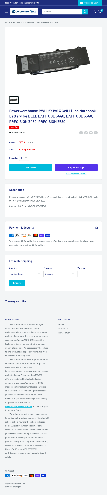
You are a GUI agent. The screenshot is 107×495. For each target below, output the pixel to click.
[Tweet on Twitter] (91, 132)
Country (13, 268)
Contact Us (63, 328)
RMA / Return (64, 332)
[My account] (94, 11)
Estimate (17, 282)
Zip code (81, 268)
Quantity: (13, 158)
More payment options (76, 173)
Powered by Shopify (13, 487)
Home (7, 22)
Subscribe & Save (91, 3)
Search (61, 324)
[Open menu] (6, 12)
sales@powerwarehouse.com (18, 406)
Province (47, 268)
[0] (99, 11)
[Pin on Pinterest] (86, 132)
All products (17, 22)
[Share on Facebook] (81, 132)
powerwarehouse (17, 133)
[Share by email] (96, 132)
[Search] (85, 11)
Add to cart (31, 167)
